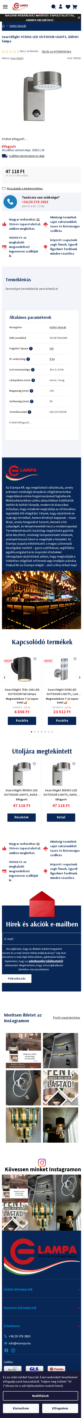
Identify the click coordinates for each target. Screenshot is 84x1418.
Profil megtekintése (66, 1018)
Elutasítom (21, 1408)
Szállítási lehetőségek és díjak (27, 156)
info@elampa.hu (20, 1343)
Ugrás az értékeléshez (56, 51)
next (79, 677)
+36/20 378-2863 (35, 202)
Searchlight (16, 58)
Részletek (21, 817)
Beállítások (40, 1396)
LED (52, 349)
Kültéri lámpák (58, 327)
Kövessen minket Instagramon (43, 1170)
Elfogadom (60, 1408)
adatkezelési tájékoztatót (46, 961)
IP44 (52, 359)
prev (4, 677)
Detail (61, 817)
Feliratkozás (16, 978)
